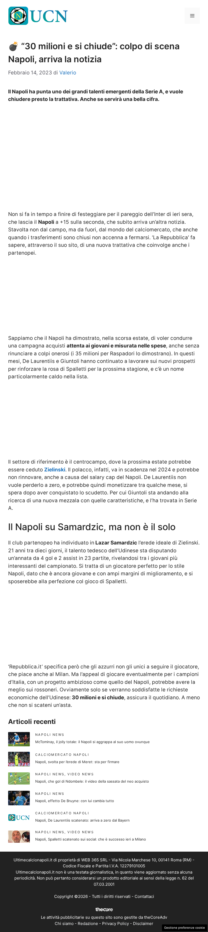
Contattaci (144, 896)
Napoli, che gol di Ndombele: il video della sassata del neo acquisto (92, 781)
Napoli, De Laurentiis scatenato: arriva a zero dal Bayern (82, 820)
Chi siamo (64, 923)
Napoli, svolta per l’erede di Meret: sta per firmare (77, 762)
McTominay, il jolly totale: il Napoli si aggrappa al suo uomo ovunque (92, 742)
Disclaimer (143, 923)
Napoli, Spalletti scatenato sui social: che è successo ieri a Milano (90, 839)
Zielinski (54, 470)
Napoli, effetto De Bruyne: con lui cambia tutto (74, 801)
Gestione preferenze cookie (184, 928)
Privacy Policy (115, 923)
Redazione (88, 923)
